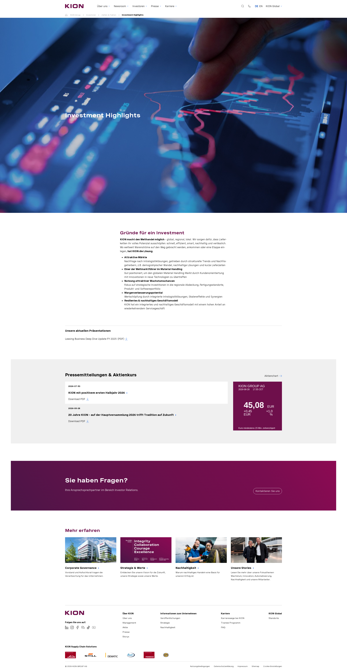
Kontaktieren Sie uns (268, 491)
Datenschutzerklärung (224, 666)
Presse (126, 632)
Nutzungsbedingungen (200, 666)
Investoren (91, 15)
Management (129, 622)
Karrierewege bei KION (232, 618)
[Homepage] (73, 6)
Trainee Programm (230, 622)
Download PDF (76, 399)
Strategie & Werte (133, 568)
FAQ (223, 627)
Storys (126, 636)
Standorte (274, 618)
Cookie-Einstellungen (272, 666)
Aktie (125, 627)
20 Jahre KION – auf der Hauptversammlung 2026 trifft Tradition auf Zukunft (121, 414)
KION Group (75, 15)
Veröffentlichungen (170, 618)
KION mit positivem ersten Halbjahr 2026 (97, 392)
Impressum (243, 666)
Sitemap (255, 666)
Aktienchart (271, 376)
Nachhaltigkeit (186, 568)
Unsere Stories (241, 568)
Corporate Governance (81, 568)
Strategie (165, 622)
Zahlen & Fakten (109, 15)
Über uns (127, 618)
